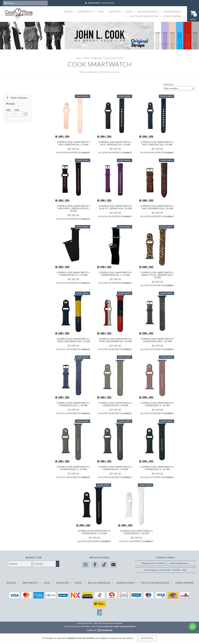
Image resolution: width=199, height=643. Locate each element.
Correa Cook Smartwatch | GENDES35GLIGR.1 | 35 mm (157, 340)
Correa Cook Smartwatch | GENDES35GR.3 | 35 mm (115, 404)
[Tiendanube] (99, 631)
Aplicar (25, 114)
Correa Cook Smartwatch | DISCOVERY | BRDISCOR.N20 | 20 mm (73, 208)
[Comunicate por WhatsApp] (193, 627)
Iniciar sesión (108, 3)
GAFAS (128, 11)
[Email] (113, 564)
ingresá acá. (108, 626)
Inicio (78, 58)
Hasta (17, 110)
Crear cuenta (94, 3)
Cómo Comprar (171, 16)
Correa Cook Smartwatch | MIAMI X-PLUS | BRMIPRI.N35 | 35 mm (157, 275)
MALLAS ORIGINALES (148, 11)
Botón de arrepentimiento (125, 626)
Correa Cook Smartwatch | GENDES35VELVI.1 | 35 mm (73, 273)
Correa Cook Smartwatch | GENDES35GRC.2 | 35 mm (73, 468)
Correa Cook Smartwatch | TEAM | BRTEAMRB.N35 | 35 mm (115, 340)
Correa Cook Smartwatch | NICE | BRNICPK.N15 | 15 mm (73, 143)
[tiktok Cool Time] (104, 564)
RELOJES (68, 11)
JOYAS (100, 11)
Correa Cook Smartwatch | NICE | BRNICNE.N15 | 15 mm (115, 143)
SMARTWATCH (85, 11)
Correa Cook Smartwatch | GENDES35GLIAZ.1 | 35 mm (73, 404)
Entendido (147, 638)
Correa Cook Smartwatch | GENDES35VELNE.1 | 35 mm (115, 273)
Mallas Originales (93, 58)
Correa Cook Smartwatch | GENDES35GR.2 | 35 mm (115, 468)
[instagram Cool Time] (85, 564)
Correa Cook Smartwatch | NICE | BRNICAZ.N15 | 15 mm (157, 143)
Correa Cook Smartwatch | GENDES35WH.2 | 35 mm (136, 532)
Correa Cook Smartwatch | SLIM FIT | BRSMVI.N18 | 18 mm (115, 207)
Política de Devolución (143, 16)
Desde (8, 110)
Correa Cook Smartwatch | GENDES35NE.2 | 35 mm (94, 532)
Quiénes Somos (172, 11)
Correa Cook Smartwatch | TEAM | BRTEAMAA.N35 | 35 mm (73, 340)
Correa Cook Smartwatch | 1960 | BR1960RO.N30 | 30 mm (157, 207)
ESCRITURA (115, 11)
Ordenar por (168, 84)
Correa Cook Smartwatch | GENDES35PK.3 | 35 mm (157, 404)
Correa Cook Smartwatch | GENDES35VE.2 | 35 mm (157, 468)
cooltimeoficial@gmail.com (179, 563)
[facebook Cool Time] (94, 564)
